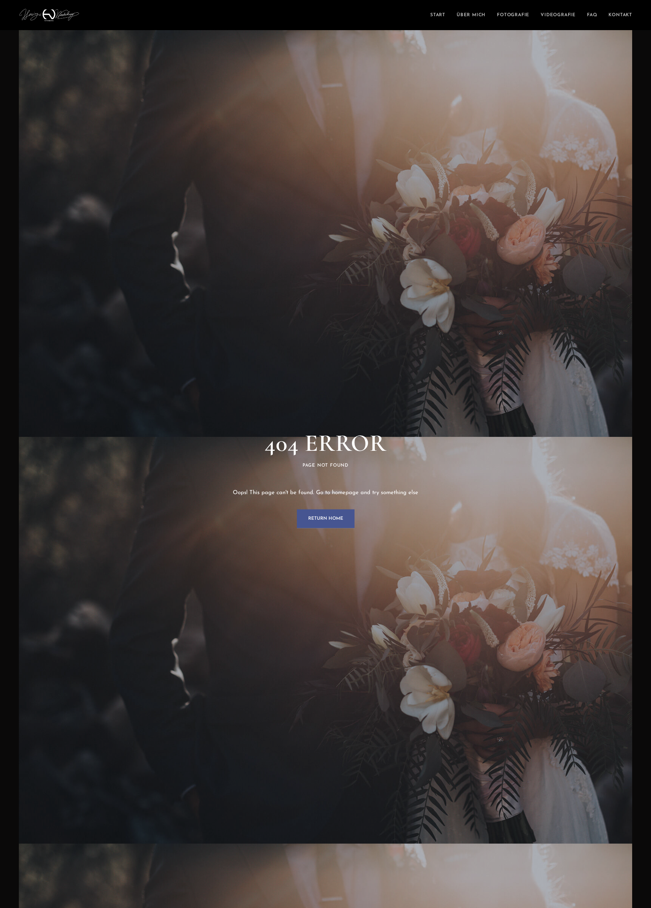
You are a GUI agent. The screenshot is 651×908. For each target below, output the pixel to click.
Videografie (558, 15)
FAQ (592, 15)
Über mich (471, 15)
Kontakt (620, 15)
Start (437, 15)
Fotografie (513, 15)
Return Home (325, 518)
